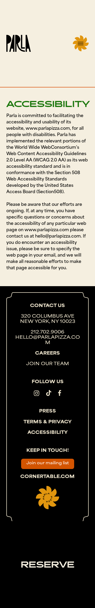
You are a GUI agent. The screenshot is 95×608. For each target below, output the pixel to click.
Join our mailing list (47, 463)
